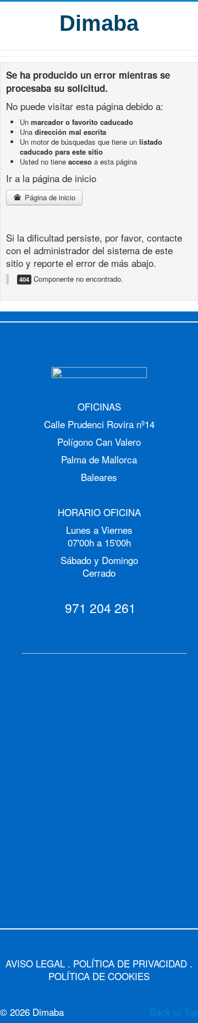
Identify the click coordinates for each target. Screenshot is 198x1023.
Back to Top (174, 1012)
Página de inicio (49, 197)
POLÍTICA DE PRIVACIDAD (130, 963)
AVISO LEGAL (35, 963)
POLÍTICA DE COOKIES (99, 976)
